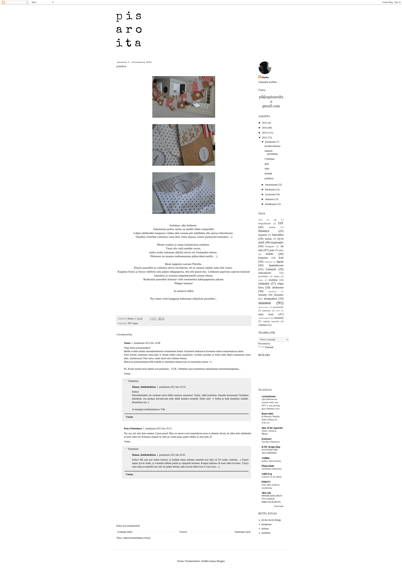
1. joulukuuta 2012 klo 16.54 (171, 387)
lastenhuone (276, 265)
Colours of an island (271, 476)
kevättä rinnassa (272, 146)
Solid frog (267, 473)
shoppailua (270, 298)
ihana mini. (268, 413)
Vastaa (127, 373)
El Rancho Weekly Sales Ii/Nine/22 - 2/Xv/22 (271, 419)
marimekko (263, 276)
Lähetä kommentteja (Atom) (136, 538)
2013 (265, 132)
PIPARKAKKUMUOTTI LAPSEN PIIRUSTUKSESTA (272, 498)
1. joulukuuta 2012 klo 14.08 (145, 343)
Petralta (196, 264)
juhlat (280, 250)
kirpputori (263, 257)
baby (267, 168)
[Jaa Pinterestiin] (163, 318)
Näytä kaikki (278, 506)
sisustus (264, 303)
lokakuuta (270, 189)
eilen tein (266, 492)
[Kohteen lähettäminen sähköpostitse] (151, 318)
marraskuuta (271, 184)
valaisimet (278, 318)
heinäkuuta (271, 204)
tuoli (278, 311)
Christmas (269, 159)
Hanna (265, 77)
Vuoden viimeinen (271, 441)
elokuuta (269, 199)
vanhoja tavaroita (271, 321)
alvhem (265, 528)
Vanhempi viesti (242, 532)
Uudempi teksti (124, 532)
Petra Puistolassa (133, 428)
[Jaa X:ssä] (157, 318)
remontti (262, 294)
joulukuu (269, 178)
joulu (271, 250)
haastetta (262, 234)
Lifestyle (271, 269)
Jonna (127, 343)
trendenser (266, 524)
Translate (269, 347)
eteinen (272, 227)
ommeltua (272, 291)
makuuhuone (264, 272)
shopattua (278, 294)
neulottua (273, 280)
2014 (265, 127)
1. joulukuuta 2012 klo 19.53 (157, 428)
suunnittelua (278, 307)
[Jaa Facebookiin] (160, 318)
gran (267, 163)
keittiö (269, 253)
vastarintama (269, 396)
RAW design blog (271, 446)
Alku (260, 220)
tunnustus (266, 310)
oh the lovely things (271, 520)
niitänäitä (263, 283)
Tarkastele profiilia (267, 82)
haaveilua (277, 234)
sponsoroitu (263, 307)
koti (281, 257)
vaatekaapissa (264, 318)
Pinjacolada (268, 465)
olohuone (277, 287)
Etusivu (183, 532)
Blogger (221, 561)
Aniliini (265, 458)
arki (275, 220)
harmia (268, 238)
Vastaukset (133, 381)
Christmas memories (272, 468)
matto (260, 280)
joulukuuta (270, 141)
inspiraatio (277, 242)
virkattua (262, 325)
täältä (190, 290)
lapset (135, 323)
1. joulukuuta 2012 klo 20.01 (171, 455)
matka (276, 276)
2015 (265, 122)
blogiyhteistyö (264, 223)
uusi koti (265, 314)
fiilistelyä (263, 231)
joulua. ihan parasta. (271, 460)
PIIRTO (266, 481)
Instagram (269, 246)
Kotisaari (266, 438)
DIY (130, 323)
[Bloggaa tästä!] (154, 318)
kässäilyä (268, 262)
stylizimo (265, 532)
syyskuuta (270, 194)
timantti (268, 173)
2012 (265, 137)
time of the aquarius (272, 428)
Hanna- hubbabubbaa (144, 387)
